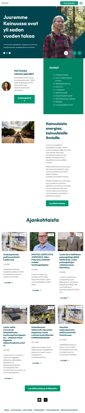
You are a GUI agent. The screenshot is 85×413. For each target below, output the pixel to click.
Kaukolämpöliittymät (63, 96)
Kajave (6, 410)
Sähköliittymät (61, 92)
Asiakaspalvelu (24, 99)
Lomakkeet (60, 89)
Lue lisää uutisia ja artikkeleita (42, 388)
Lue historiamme (57, 203)
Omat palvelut (69, 3)
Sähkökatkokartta (62, 83)
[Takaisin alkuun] (80, 410)
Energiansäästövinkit (64, 105)
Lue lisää (7, 283)
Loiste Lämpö (27, 410)
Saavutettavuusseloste (69, 410)
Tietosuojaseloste (52, 410)
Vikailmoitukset (61, 75)
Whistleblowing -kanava (65, 99)
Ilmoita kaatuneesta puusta (63, 79)
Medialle (58, 102)
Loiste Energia (15, 410)
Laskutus (59, 86)
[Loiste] (5, 3)
